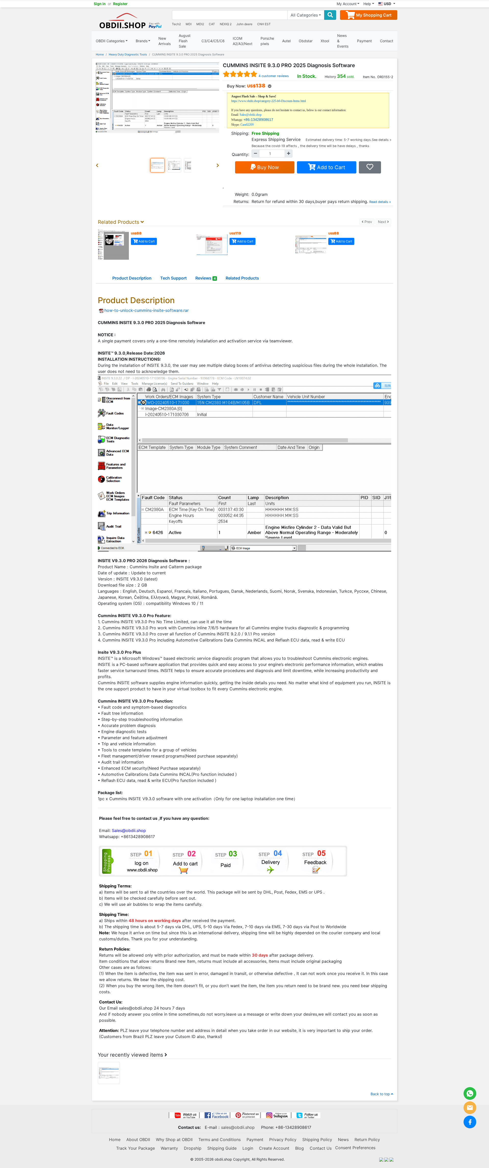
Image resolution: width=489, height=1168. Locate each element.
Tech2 (176, 24)
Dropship (192, 1148)
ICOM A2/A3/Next (242, 41)
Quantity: (240, 154)
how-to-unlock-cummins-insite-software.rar (146, 310)
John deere (244, 24)
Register (120, 4)
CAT (212, 24)
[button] (98, 165)
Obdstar (306, 41)
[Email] (470, 1107)
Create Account (274, 1148)
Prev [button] (368, 221)
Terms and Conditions (219, 1139)
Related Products (242, 278)
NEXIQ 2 (226, 24)
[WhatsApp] (470, 1093)
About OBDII (138, 1139)
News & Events (342, 40)
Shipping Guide (222, 1148)
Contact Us (321, 1148)
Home (100, 54)
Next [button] (384, 221)
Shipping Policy (317, 1139)
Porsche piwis (267, 41)
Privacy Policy (282, 1139)
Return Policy (367, 1139)
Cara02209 (247, 124)
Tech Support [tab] (173, 278)
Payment (364, 41)
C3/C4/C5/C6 (213, 41)
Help (367, 4)
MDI (189, 24)
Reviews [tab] (205, 278)
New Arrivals (164, 41)
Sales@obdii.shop (251, 114)
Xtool (325, 41)
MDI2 (200, 24)
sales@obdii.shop (238, 1127)
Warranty (169, 1148)
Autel (286, 41)
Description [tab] (132, 278)
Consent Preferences (355, 1147)
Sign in (100, 4)
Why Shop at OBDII (174, 1139)
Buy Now (267, 167)
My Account (347, 4)
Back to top (381, 1094)
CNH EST (264, 24)
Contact (386, 41)
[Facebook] (470, 1122)
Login (247, 1148)
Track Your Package (135, 1148)
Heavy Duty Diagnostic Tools (128, 54)
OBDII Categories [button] (110, 41)
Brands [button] (141, 41)
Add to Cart (330, 167)
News (343, 1139)
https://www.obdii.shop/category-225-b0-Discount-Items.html (268, 101)
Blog (299, 1148)
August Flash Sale (185, 40)
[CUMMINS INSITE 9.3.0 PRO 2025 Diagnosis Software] (109, 1072)
